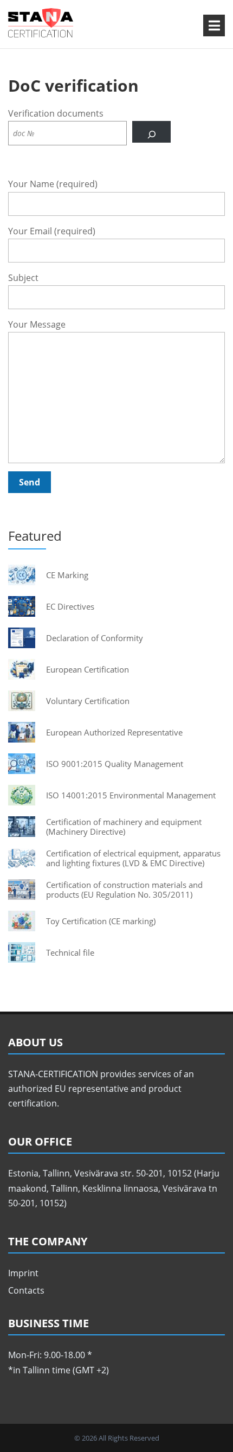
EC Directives (70, 606)
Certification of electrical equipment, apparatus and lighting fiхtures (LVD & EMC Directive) (133, 858)
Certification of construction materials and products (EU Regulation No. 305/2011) (124, 889)
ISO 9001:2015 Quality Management (114, 763)
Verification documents (55, 113)
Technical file (70, 952)
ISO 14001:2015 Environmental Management (131, 795)
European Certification (87, 669)
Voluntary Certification (88, 700)
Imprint (23, 1273)
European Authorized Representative (114, 732)
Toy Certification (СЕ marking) (101, 921)
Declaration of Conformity (94, 637)
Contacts (26, 1290)
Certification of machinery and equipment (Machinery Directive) (124, 826)
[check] (151, 132)
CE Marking (67, 575)
